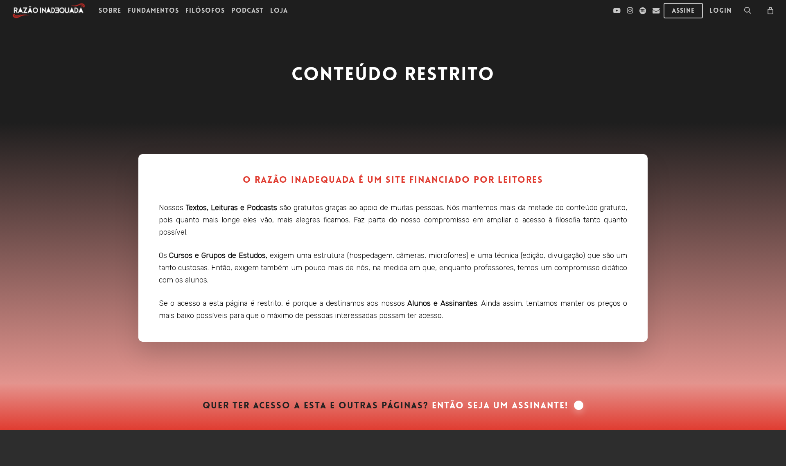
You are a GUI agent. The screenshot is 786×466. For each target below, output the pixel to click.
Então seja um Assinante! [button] (500, 405)
